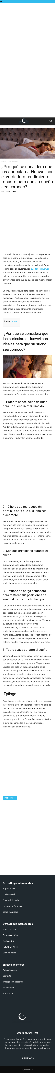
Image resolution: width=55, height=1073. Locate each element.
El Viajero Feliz (9, 894)
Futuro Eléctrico (10, 946)
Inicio (3, 161)
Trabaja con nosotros (13, 981)
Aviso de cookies (10, 970)
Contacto (7, 976)
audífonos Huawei (40, 268)
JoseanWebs (8, 987)
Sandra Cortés (10, 192)
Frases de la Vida (11, 900)
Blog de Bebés (9, 952)
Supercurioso (9, 888)
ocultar (14, 321)
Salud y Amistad (10, 912)
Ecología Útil (8, 941)
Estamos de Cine (10, 935)
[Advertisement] (27, 31)
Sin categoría (13, 161)
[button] (4, 121)
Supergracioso (9, 929)
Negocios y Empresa (12, 906)
